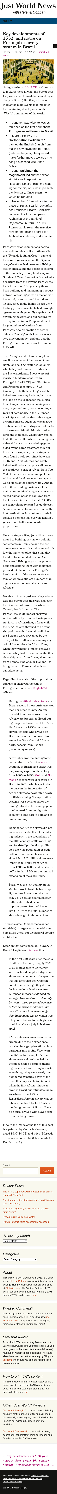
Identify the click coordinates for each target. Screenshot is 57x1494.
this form (7, 1360)
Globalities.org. (13, 1288)
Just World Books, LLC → (16, 1410)
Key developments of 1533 (35, 1464)
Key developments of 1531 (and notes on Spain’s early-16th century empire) (26, 1460)
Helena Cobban (18, 1281)
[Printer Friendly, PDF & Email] (55, 46)
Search (6, 1165)
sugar (44, 762)
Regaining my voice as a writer (19, 1217)
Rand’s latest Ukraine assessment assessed (26, 1222)
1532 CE (31, 87)
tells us (33, 950)
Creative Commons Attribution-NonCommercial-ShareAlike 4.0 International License (26, 1479)
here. (26, 1392)
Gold (38, 775)
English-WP (40, 688)
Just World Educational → (16, 1431)
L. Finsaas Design (18, 1488)
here (34, 1295)
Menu (6, 21)
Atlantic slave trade (35, 701)
